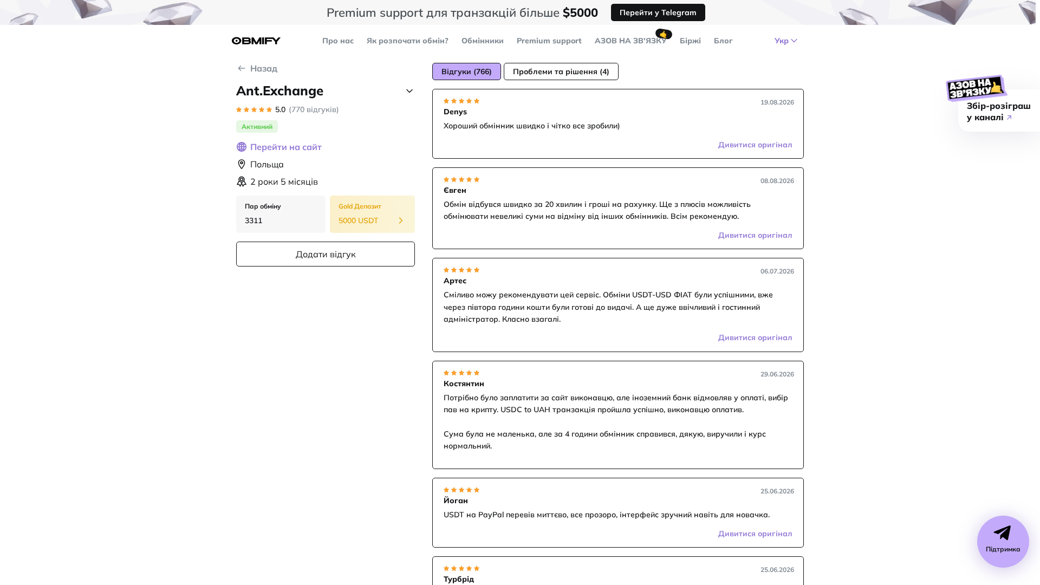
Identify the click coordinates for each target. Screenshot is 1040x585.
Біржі (690, 41)
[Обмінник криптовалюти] (256, 41)
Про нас (338, 41)
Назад (263, 68)
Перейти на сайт (286, 146)
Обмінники (482, 41)
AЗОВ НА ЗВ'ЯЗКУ (631, 41)
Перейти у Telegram (658, 12)
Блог (723, 41)
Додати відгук (326, 254)
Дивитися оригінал (755, 145)
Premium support (549, 41)
